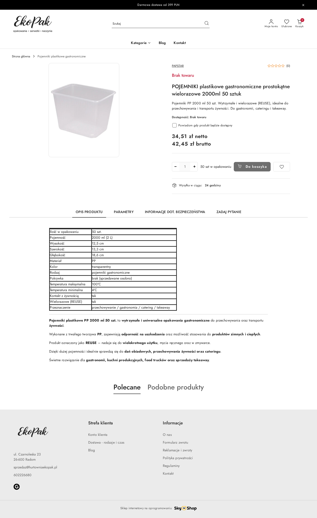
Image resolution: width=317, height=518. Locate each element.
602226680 (22, 474)
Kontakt (168, 473)
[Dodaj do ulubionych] (281, 166)
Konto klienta (97, 434)
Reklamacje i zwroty (177, 450)
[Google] (17, 487)
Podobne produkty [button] (176, 387)
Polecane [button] (127, 387)
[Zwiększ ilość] (194, 166)
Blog (91, 450)
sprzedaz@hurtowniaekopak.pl (35, 467)
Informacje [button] (173, 423)
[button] (140, 43)
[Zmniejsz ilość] (175, 166)
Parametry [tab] (123, 211)
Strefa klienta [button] (100, 423)
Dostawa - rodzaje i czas (106, 442)
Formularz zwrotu (175, 442)
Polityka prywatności (178, 457)
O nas (167, 434)
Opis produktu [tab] (89, 211)
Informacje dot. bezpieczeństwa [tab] (175, 211)
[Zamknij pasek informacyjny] (303, 5)
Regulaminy (171, 465)
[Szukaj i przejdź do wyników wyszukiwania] (207, 23)
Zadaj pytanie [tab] (229, 211)
